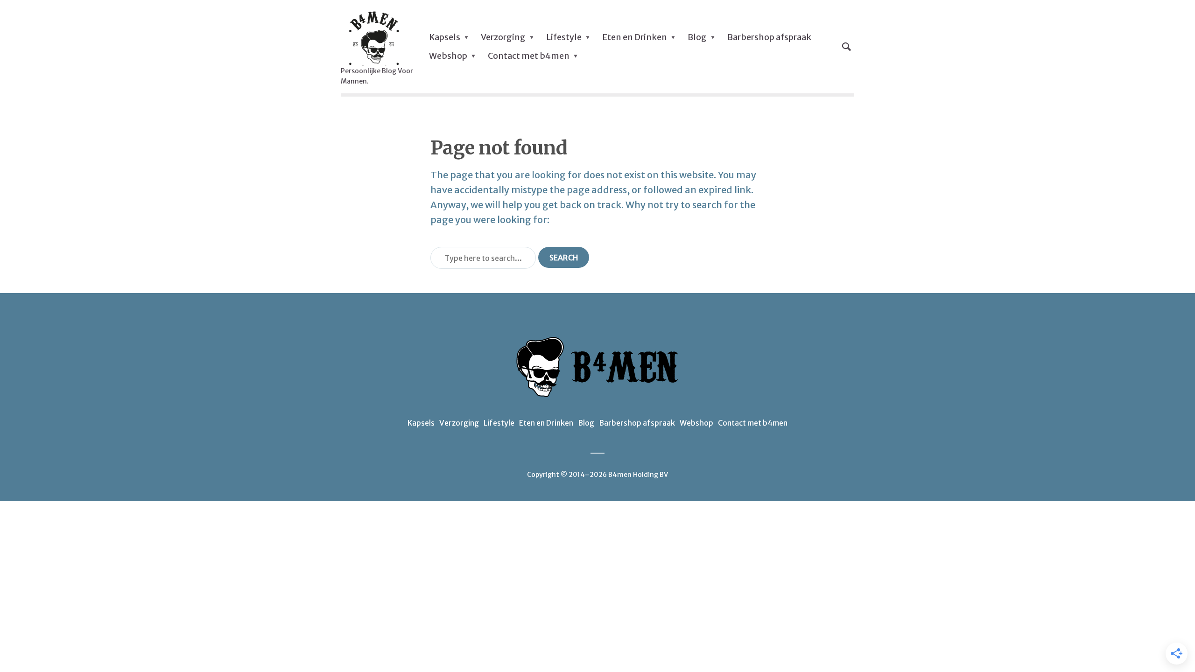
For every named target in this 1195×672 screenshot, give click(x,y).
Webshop (448, 55)
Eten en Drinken (634, 37)
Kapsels (444, 37)
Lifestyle (564, 37)
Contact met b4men (528, 55)
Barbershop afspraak (769, 37)
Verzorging (503, 37)
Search (563, 257)
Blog (697, 37)
